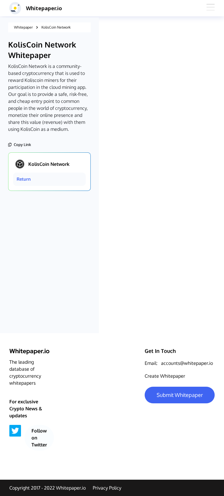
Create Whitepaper (165, 376)
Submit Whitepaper (180, 395)
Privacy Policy (107, 488)
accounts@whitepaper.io (187, 363)
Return (24, 179)
